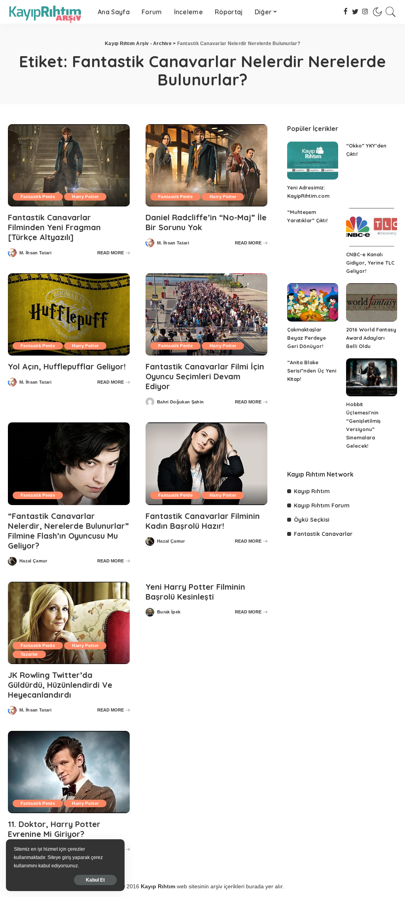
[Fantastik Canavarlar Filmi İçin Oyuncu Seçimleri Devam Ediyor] (206, 314)
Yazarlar (29, 654)
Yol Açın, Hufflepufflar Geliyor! (67, 366)
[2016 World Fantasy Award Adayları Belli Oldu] (371, 302)
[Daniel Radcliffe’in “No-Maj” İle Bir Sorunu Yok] (206, 165)
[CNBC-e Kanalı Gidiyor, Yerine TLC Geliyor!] (371, 227)
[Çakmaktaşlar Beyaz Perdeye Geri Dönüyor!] (312, 302)
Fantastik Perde (38, 196)
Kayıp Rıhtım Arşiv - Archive (138, 43)
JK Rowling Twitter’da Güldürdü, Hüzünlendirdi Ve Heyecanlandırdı (60, 685)
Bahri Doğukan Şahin (180, 402)
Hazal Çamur (33, 561)
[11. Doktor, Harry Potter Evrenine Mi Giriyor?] (69, 772)
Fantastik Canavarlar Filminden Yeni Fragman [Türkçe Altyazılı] (54, 227)
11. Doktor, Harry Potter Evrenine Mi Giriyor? (54, 829)
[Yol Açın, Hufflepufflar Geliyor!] (69, 314)
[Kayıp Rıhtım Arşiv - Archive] (47, 12)
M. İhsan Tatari (35, 253)
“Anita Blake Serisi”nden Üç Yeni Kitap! (311, 370)
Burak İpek (168, 612)
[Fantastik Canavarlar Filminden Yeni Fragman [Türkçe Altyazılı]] (69, 165)
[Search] (390, 12)
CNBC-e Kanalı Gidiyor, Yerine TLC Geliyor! (370, 262)
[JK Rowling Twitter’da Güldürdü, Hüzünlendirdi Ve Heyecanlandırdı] (69, 623)
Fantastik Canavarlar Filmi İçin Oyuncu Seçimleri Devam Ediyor (205, 376)
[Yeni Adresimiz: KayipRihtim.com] (312, 161)
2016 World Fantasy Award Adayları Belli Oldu (371, 337)
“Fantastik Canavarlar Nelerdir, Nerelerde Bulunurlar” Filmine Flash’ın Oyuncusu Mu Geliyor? (68, 531)
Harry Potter (85, 196)
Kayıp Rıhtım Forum (322, 505)
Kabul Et (95, 880)
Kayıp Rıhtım (312, 491)
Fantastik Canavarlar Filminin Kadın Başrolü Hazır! (203, 521)
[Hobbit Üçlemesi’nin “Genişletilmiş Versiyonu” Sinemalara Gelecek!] (371, 377)
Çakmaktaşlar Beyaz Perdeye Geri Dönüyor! (306, 337)
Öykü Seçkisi (311, 519)
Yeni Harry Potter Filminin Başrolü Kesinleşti (195, 592)
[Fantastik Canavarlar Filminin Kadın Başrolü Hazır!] (206, 463)
